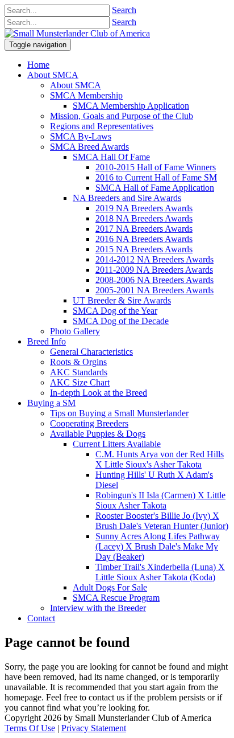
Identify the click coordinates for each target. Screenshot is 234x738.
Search (124, 10)
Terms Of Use (30, 728)
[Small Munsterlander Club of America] (77, 33)
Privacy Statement (93, 728)
